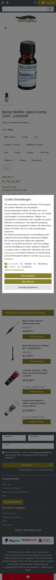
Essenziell (13, 264)
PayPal (12, 267)
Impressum (9, 253)
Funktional (26, 267)
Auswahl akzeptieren (28, 287)
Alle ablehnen (28, 281)
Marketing (42, 264)
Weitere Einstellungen (14, 270)
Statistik (28, 264)
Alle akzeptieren (28, 275)
